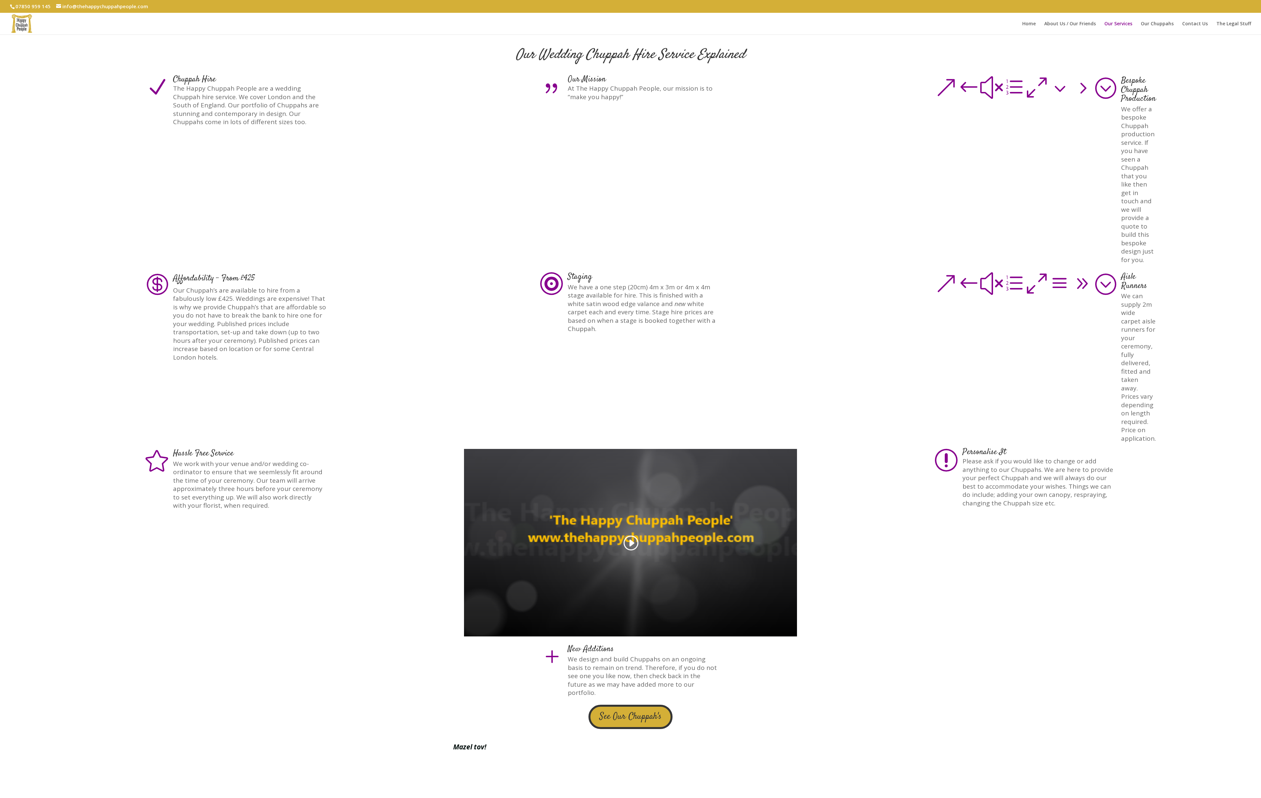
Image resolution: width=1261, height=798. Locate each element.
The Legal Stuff (1233, 24)
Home (1029, 24)
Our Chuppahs (1157, 24)
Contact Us (1195, 24)
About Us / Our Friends (1070, 24)
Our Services (1118, 24)
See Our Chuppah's (630, 716)
